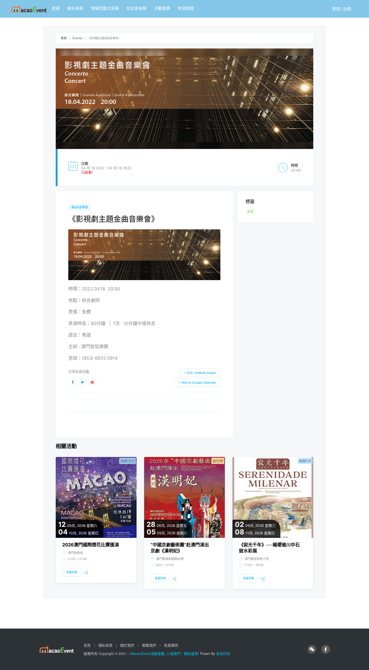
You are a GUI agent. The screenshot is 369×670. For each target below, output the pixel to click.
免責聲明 (171, 645)
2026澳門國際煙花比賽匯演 (90, 544)
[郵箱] (92, 382)
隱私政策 (105, 645)
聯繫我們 (149, 645)
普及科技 (223, 653)
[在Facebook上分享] (72, 382)
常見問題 (186, 8)
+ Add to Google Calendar (197, 382)
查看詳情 (71, 572)
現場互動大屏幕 (105, 8)
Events (77, 38)
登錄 (336, 9)
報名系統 (75, 8)
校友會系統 (137, 8)
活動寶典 (162, 8)
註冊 (347, 9)
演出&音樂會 (79, 207)
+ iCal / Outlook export (200, 373)
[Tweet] (82, 382)
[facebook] (326, 649)
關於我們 (127, 645)
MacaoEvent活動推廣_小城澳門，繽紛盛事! (165, 653)
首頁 (56, 8)
